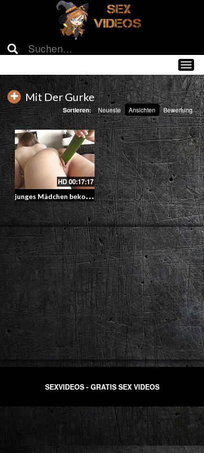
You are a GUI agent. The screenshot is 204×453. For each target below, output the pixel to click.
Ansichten (142, 109)
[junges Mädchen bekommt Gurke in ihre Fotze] (55, 160)
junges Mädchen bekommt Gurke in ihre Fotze (90, 196)
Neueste (109, 109)
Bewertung (178, 109)
